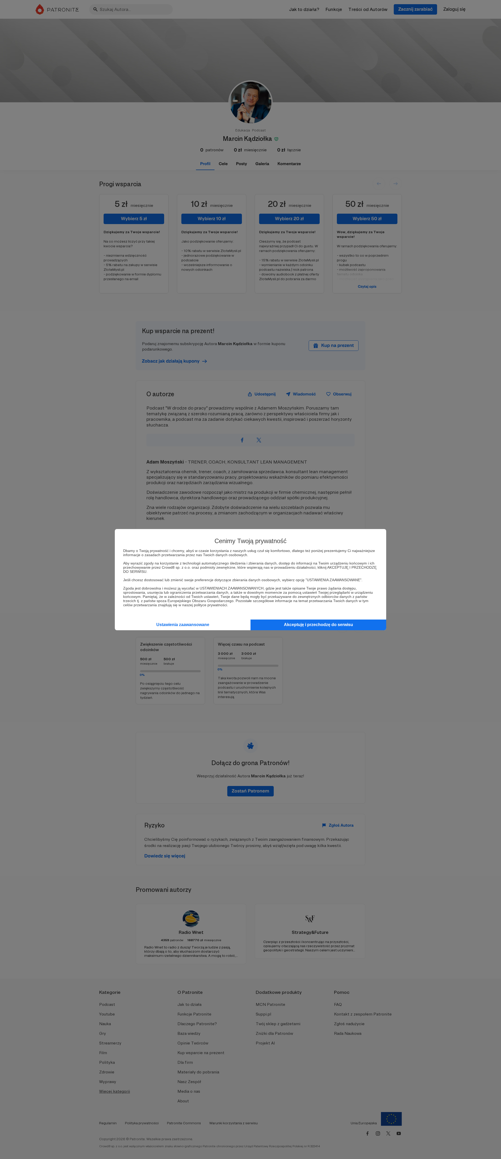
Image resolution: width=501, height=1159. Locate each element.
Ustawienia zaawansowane (182, 624)
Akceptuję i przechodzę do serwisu (318, 624)
